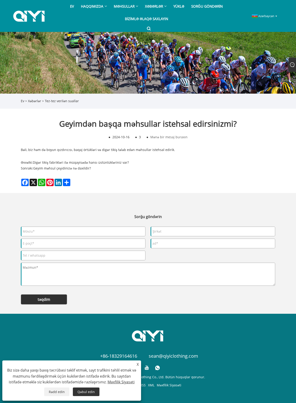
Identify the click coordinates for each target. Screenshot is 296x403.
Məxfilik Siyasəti (169, 385)
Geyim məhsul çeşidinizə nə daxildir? (62, 168)
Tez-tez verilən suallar (62, 101)
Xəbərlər (34, 101)
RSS (143, 385)
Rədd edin (57, 392)
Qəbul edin (86, 392)
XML (151, 385)
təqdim (44, 299)
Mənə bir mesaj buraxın (169, 137)
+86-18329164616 (118, 356)
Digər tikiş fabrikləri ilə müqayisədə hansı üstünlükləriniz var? (81, 162)
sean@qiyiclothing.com (173, 356)
